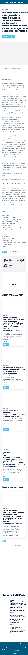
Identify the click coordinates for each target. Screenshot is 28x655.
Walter (7, 68)
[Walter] (3, 69)
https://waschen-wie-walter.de (14, 286)
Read (6, 344)
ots (6, 246)
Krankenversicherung (9, 254)
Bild (9, 251)
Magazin (5, 9)
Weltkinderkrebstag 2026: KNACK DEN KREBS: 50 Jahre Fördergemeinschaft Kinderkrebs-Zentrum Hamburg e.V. (14, 371)
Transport (20, 254)
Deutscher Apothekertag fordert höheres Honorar (20, 261)
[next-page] (5, 541)
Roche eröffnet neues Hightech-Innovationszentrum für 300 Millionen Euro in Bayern (17, 630)
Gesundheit (15, 251)
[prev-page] (3, 541)
